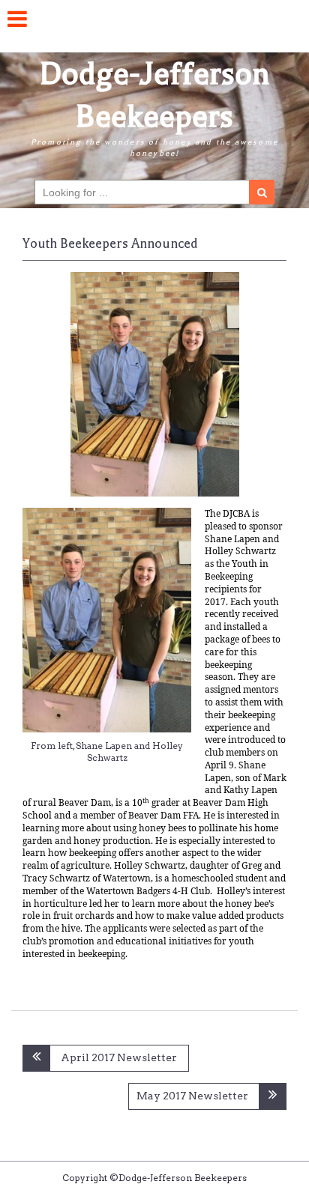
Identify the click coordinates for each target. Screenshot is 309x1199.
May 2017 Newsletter (192, 1096)
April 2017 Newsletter (119, 1057)
